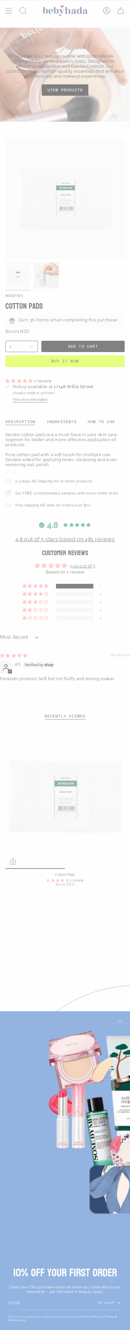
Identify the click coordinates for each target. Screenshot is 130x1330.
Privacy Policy (89, 1316)
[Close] (120, 1021)
